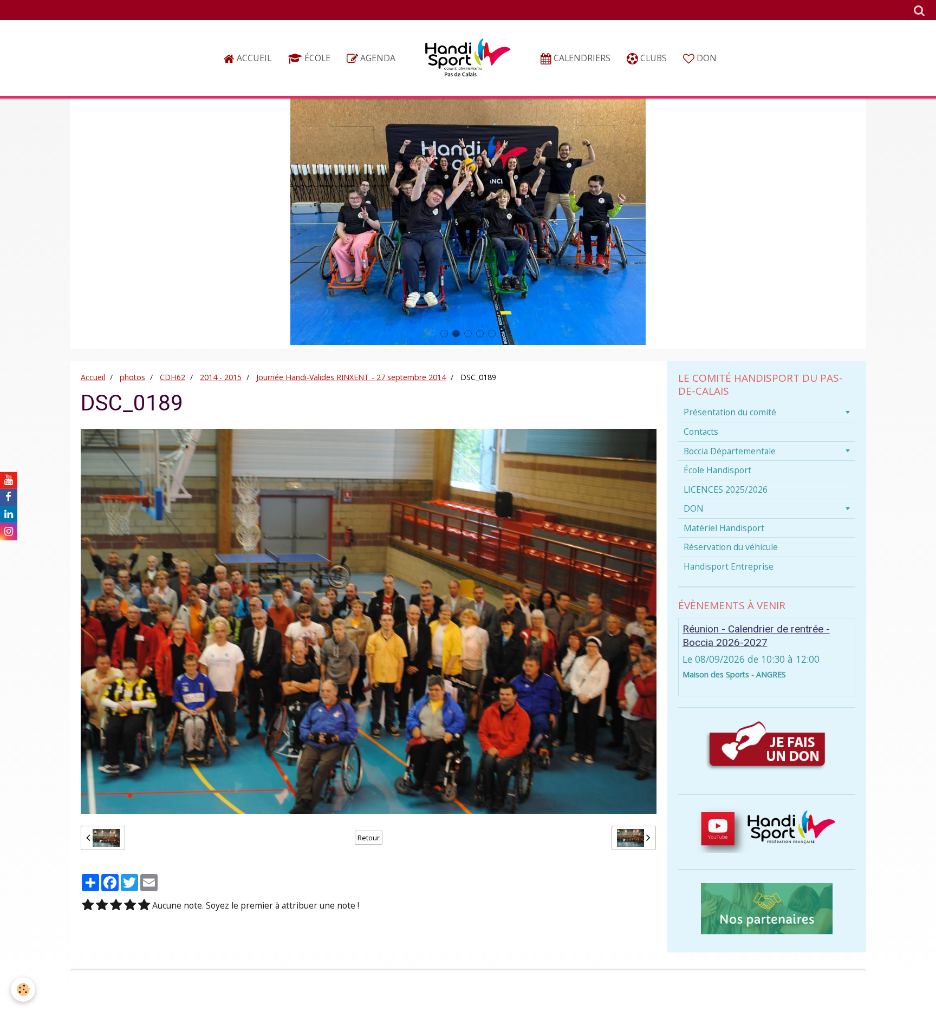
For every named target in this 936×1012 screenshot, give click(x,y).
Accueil (253, 58)
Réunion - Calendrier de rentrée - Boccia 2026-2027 (756, 636)
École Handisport (717, 470)
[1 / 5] (88, 905)
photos (132, 377)
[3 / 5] (116, 905)
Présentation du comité (730, 412)
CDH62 (172, 377)
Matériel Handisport (724, 528)
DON (705, 58)
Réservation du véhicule (731, 547)
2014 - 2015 (221, 377)
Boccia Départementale (730, 451)
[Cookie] (23, 989)
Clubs (652, 58)
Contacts (701, 432)
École (316, 58)
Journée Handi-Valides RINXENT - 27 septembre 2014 (351, 377)
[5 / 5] (144, 905)
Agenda (376, 58)
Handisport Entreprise (729, 566)
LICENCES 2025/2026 (726, 489)
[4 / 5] (130, 905)
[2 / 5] (102, 905)
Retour (369, 838)
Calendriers (580, 58)
